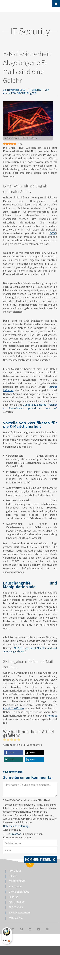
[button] (13, 752)
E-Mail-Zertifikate (13, 708)
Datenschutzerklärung (15, 826)
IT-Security (35, 89)
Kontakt (52, 715)
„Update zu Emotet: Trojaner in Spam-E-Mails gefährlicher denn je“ (30, 406)
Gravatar (16, 834)
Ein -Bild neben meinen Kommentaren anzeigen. (23, 835)
